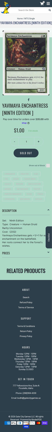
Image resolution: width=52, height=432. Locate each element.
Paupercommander (12, 193)
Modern (19, 183)
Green (16, 178)
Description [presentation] (9, 210)
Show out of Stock (37, 165)
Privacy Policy (26, 336)
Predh (40, 193)
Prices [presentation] (6, 253)
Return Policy (26, 331)
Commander (9, 173)
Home (20, 18)
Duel (36, 173)
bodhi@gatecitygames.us (29, 398)
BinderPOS (37, 419)
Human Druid (30, 178)
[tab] (26, 211)
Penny (29, 193)
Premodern (9, 199)
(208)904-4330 (29, 393)
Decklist (49, 237)
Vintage (38, 199)
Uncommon (25, 199)
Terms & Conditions (26, 326)
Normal (7, 188)
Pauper (37, 188)
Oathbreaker (22, 188)
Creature (24, 173)
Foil (6, 178)
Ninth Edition (34, 183)
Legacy (7, 183)
